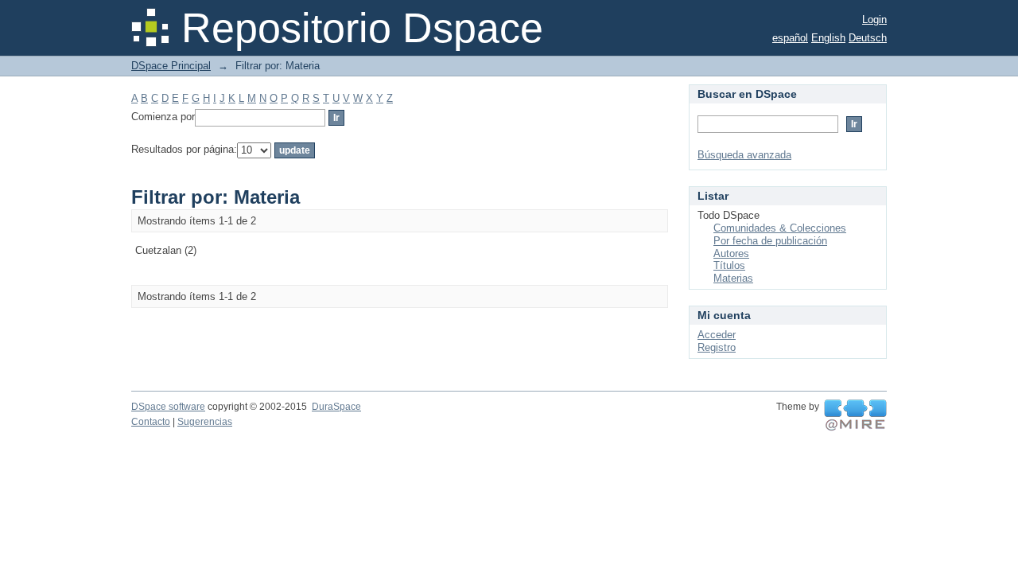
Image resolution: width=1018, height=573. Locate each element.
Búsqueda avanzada (744, 155)
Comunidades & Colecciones (779, 228)
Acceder (716, 335)
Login (874, 19)
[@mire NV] (855, 415)
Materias (733, 278)
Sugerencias (204, 421)
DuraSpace (336, 406)
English (828, 38)
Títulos (729, 265)
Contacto (150, 421)
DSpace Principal (171, 66)
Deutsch (868, 38)
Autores (731, 253)
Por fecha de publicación (770, 241)
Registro (716, 347)
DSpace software (168, 406)
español (790, 38)
